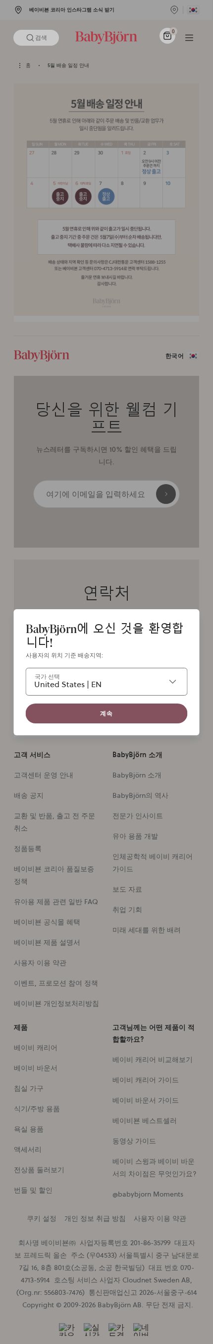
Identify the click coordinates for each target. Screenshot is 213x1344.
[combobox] (107, 682)
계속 (106, 713)
